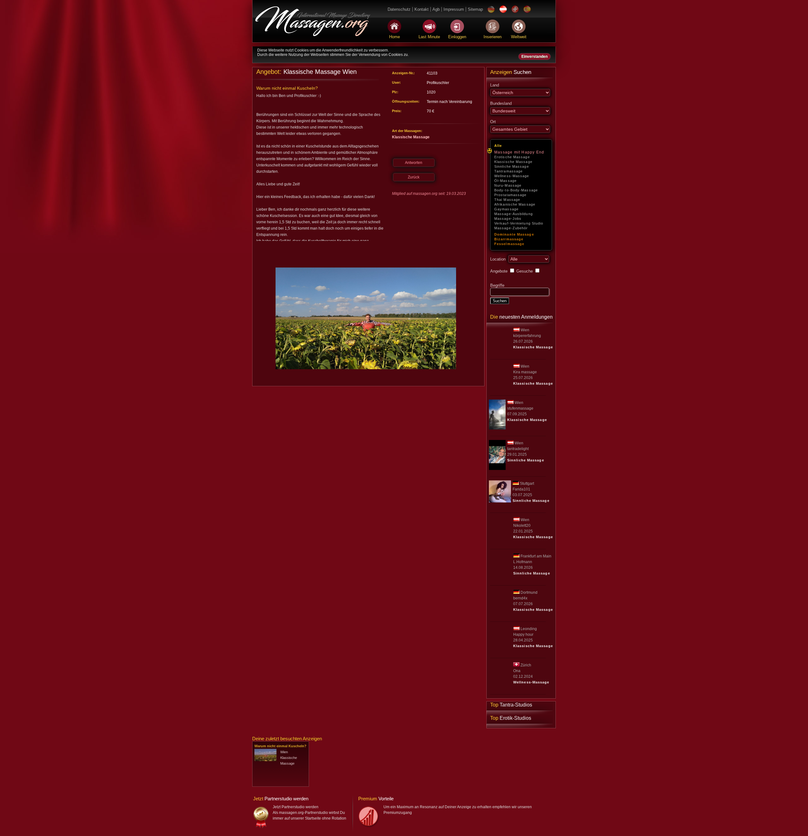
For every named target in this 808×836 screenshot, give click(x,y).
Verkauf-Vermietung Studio (519, 223)
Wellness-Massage (511, 176)
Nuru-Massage (507, 185)
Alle (498, 145)
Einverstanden (534, 56)
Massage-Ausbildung (513, 214)
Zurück (413, 177)
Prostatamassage (510, 195)
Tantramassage (508, 171)
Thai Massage (507, 199)
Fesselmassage (509, 244)
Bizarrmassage (508, 239)
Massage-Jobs (507, 218)
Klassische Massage (513, 162)
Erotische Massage (512, 157)
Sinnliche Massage (511, 166)
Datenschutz (399, 9)
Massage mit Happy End (519, 152)
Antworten (413, 162)
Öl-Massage (505, 181)
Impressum (453, 9)
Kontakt (421, 9)
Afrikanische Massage (514, 204)
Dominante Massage (514, 234)
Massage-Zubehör (511, 228)
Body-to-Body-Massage (516, 190)
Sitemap (475, 9)
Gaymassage (506, 209)
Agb (436, 9)
